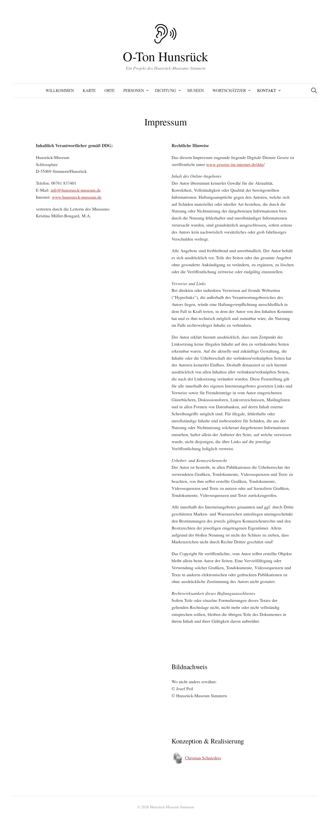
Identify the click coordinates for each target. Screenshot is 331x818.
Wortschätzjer (229, 90)
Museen (195, 90)
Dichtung (165, 90)
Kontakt (266, 90)
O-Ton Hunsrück (165, 56)
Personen (133, 90)
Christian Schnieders (203, 758)
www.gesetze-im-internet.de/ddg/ (235, 164)
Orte (109, 90)
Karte (89, 90)
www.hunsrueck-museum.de (77, 197)
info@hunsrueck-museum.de (76, 190)
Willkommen (60, 90)
